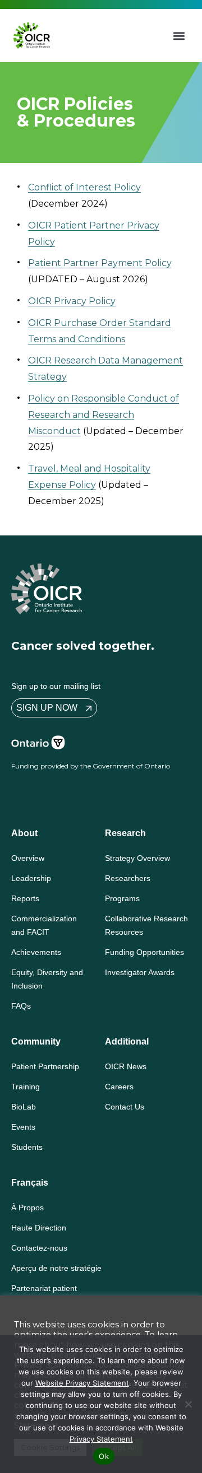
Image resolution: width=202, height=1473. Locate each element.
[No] (188, 1404)
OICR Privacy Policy (72, 301)
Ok (104, 1456)
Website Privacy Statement (82, 1382)
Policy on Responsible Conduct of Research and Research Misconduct (103, 414)
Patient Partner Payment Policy (100, 263)
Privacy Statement (101, 1438)
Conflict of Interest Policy (84, 187)
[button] (179, 35)
